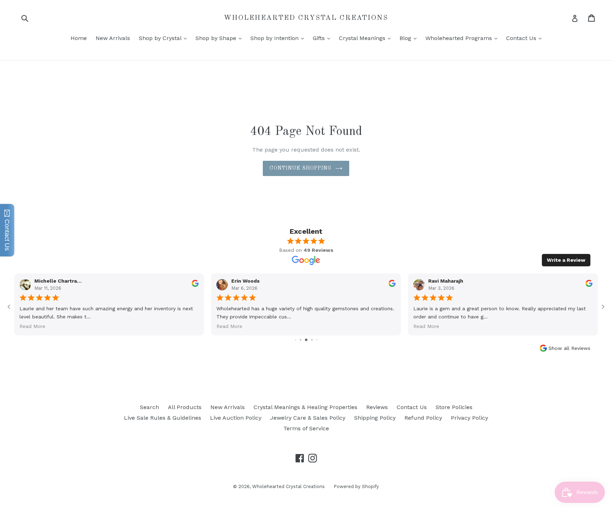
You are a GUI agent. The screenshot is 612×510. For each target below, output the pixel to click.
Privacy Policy (469, 417)
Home (78, 38)
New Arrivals (113, 38)
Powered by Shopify (356, 486)
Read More (32, 326)
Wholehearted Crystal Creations (306, 18)
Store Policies (454, 407)
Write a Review (566, 260)
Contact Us (525, 37)
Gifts (323, 37)
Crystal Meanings (366, 37)
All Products (185, 407)
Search (149, 407)
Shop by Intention (278, 37)
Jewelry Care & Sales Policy (307, 417)
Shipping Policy (375, 417)
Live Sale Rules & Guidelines (162, 417)
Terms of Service (306, 428)
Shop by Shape (220, 37)
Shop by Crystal (164, 37)
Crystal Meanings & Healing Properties (305, 407)
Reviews (377, 407)
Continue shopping (301, 168)
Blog (410, 37)
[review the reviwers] (195, 285)
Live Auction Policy (235, 417)
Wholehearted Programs (463, 37)
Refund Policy (423, 417)
